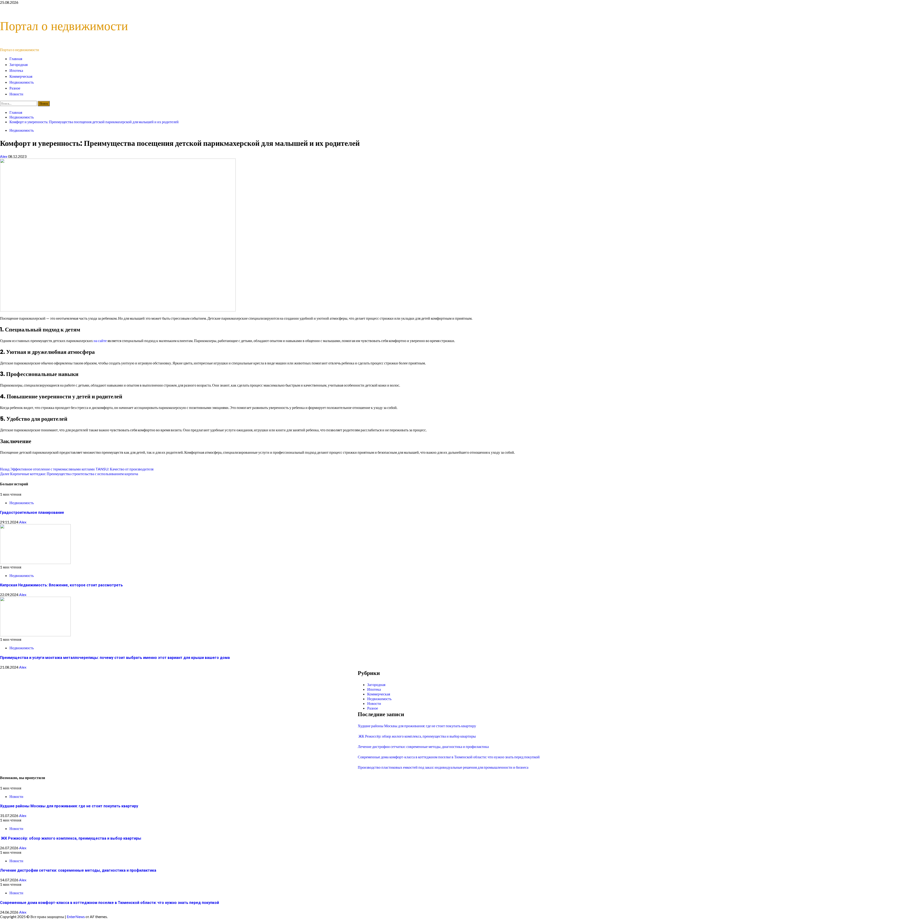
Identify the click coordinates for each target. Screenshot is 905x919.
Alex (4, 156)
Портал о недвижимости (64, 25)
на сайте (100, 340)
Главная (15, 58)
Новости (16, 94)
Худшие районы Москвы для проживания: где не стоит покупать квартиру (417, 725)
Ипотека (16, 70)
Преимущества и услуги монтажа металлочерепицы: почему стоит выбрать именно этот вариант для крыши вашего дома (115, 657)
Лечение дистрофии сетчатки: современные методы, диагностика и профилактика (423, 746)
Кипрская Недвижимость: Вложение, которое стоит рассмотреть (61, 585)
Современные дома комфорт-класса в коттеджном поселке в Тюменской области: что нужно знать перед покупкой (449, 757)
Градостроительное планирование (32, 512)
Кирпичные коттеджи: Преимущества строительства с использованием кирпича (69, 473)
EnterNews (76, 916)
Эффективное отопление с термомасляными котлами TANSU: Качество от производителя (76, 469)
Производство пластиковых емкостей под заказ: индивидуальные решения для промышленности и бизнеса (443, 767)
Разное (14, 88)
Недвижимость (21, 82)
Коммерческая (20, 76)
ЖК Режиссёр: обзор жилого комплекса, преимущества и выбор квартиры (417, 736)
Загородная (18, 64)
